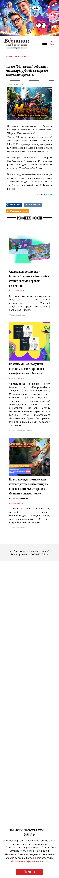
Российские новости (16, 56)
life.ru (49, 195)
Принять (30, 871)
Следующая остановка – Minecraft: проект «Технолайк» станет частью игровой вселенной (29, 279)
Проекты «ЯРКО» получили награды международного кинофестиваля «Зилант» (26, 368)
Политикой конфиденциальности (29, 861)
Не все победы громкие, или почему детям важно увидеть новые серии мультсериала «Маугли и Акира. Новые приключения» (28, 489)
